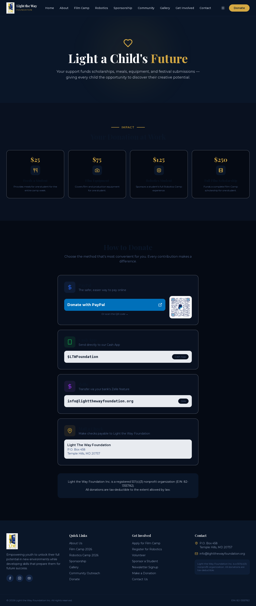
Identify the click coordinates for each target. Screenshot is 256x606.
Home (49, 8)
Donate (239, 8)
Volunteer (139, 555)
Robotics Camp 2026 (83, 555)
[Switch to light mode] (223, 8)
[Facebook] (10, 578)
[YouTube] (29, 578)
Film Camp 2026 (80, 549)
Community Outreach (84, 573)
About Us (75, 543)
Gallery (165, 8)
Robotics (101, 8)
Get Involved (185, 8)
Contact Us (140, 579)
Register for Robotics (147, 549)
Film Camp (81, 8)
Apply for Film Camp (146, 543)
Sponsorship (123, 8)
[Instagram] (19, 578)
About (64, 8)
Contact (205, 8)
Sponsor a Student (145, 561)
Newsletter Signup (145, 567)
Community (146, 8)
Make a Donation (144, 573)
